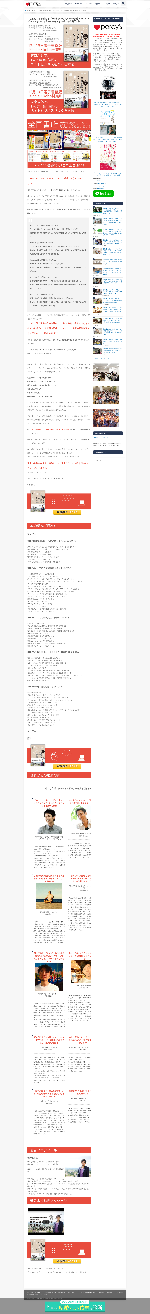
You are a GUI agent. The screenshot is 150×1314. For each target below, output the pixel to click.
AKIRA (98, 180)
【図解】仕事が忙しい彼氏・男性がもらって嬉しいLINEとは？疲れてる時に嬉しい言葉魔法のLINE (112, 300)
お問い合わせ (116, 4)
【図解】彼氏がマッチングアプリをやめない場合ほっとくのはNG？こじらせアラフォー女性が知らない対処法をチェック (113, 251)
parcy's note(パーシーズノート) (33, 4)
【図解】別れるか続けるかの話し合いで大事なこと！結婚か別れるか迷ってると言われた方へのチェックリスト (112, 282)
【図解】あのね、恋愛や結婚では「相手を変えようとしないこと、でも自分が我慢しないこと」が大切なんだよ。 (112, 331)
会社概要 (39, 1292)
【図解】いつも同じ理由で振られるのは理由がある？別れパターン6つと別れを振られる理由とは (112, 350)
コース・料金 (88, 4)
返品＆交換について (73, 1292)
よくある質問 (107, 4)
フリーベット (43, 1294)
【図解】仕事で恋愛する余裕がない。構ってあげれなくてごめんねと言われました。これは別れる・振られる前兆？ (112, 271)
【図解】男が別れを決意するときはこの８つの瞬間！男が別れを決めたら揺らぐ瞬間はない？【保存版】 (112, 241)
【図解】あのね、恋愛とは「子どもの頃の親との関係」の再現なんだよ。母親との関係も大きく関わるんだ (112, 310)
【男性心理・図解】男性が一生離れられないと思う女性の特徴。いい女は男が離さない (112, 261)
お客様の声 (97, 4)
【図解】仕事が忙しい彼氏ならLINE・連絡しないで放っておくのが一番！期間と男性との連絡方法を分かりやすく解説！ (112, 210)
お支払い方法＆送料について (88, 1292)
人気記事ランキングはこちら (101, 358)
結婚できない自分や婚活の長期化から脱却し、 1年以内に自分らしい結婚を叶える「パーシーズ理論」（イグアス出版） (108, 104)
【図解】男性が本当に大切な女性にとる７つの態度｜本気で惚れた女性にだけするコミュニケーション (112, 291)
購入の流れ (101, 1292)
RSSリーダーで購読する (101, 437)
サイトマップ (30, 1292)
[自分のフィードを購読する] (93, 437)
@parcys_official (101, 183)
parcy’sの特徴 (78, 4)
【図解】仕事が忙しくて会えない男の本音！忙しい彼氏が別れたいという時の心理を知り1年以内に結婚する (112, 321)
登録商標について (111, 1292)
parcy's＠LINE (100, 188)
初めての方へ (68, 4)
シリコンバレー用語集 (59, 1292)
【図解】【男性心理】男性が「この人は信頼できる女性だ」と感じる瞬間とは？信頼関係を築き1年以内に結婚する (112, 221)
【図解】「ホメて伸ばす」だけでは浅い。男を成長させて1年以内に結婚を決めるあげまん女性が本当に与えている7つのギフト (112, 232)
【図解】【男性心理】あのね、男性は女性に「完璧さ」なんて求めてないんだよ (112, 341)
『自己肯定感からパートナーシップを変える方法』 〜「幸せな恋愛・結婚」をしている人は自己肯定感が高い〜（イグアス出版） (107, 139)
